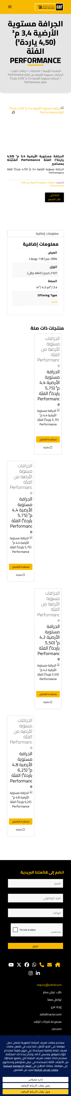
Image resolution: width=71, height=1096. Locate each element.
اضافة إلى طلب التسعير (54, 197)
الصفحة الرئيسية (52, 70)
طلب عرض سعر (52, 992)
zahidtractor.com (51, 1014)
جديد (54, 301)
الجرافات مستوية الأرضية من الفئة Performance (35, 74)
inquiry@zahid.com (49, 985)
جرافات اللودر (19, 70)
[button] (13, 112)
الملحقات (34, 70)
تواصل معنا (54, 999)
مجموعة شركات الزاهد (48, 1021)
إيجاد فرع (56, 1007)
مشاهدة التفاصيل (48, 439)
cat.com (57, 1029)
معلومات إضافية (47, 233)
